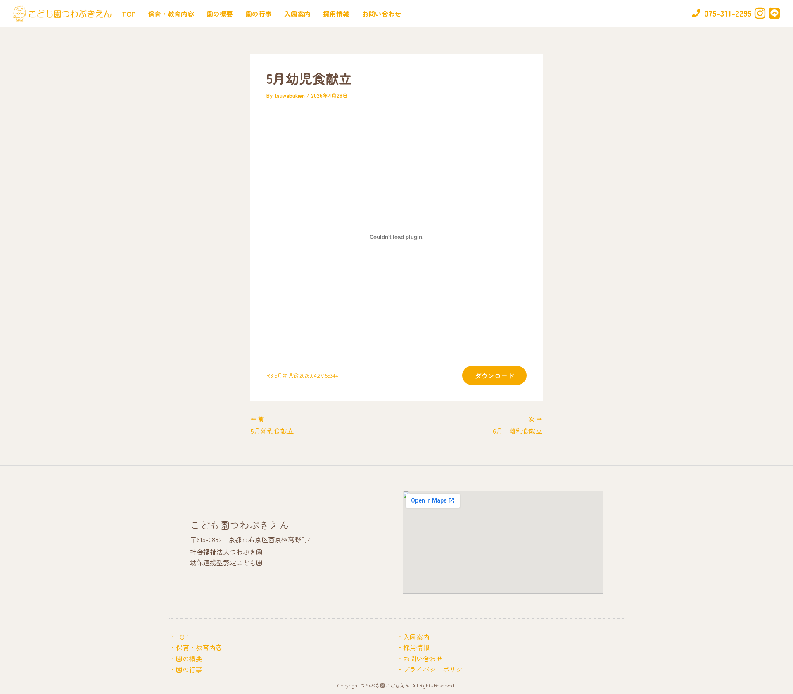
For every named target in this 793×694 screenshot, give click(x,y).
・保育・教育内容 (195, 647)
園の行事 (258, 14)
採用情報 (336, 14)
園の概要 (220, 14)
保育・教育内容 (171, 14)
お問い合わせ (381, 14)
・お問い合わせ (419, 658)
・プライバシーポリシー (432, 669)
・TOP (179, 637)
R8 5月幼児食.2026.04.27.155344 (302, 375)
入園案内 (297, 14)
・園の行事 (185, 669)
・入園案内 (413, 637)
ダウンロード (494, 375)
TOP (128, 14)
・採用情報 (413, 647)
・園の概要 (185, 658)
